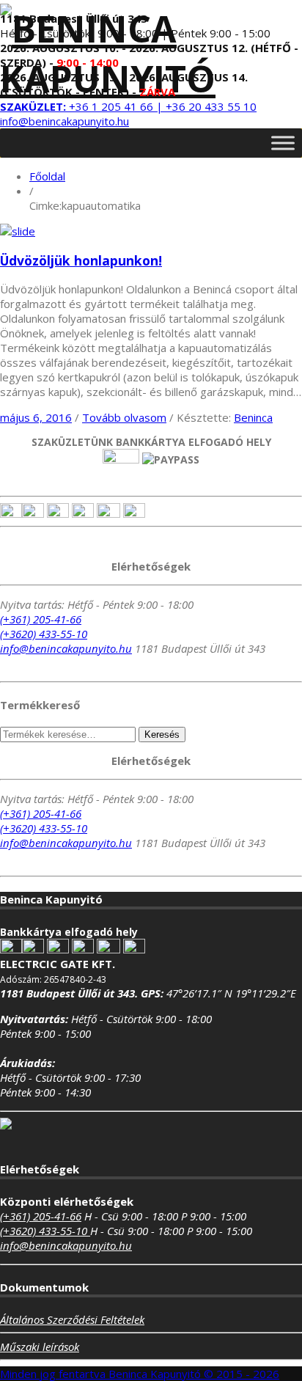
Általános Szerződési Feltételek (72, 1319)
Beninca (253, 417)
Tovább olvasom (124, 417)
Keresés (162, 734)
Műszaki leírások (39, 1346)
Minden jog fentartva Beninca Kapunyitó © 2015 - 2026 (139, 1373)
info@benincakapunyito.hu (64, 121)
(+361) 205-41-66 (40, 619)
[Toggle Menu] (283, 143)
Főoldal (47, 176)
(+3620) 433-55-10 (43, 633)
